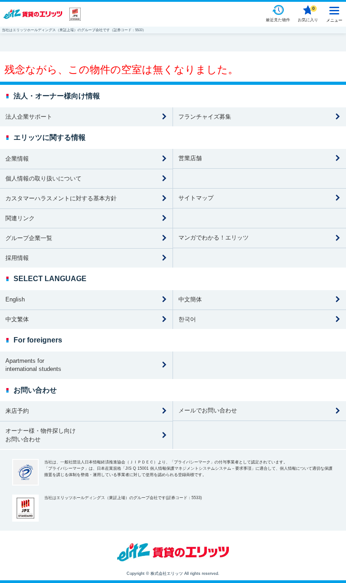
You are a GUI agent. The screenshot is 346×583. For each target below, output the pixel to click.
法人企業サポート (28, 116)
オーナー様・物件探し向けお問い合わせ (40, 435)
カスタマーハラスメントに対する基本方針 (61, 198)
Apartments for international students (33, 365)
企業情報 (17, 158)
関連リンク (20, 218)
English (15, 299)
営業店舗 (190, 158)
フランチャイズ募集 (204, 116)
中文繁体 (17, 319)
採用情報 (17, 257)
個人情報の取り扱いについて (43, 178)
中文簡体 (190, 299)
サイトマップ (196, 197)
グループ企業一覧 (28, 238)
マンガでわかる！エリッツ (213, 237)
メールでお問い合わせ (207, 410)
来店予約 (17, 410)
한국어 (187, 319)
